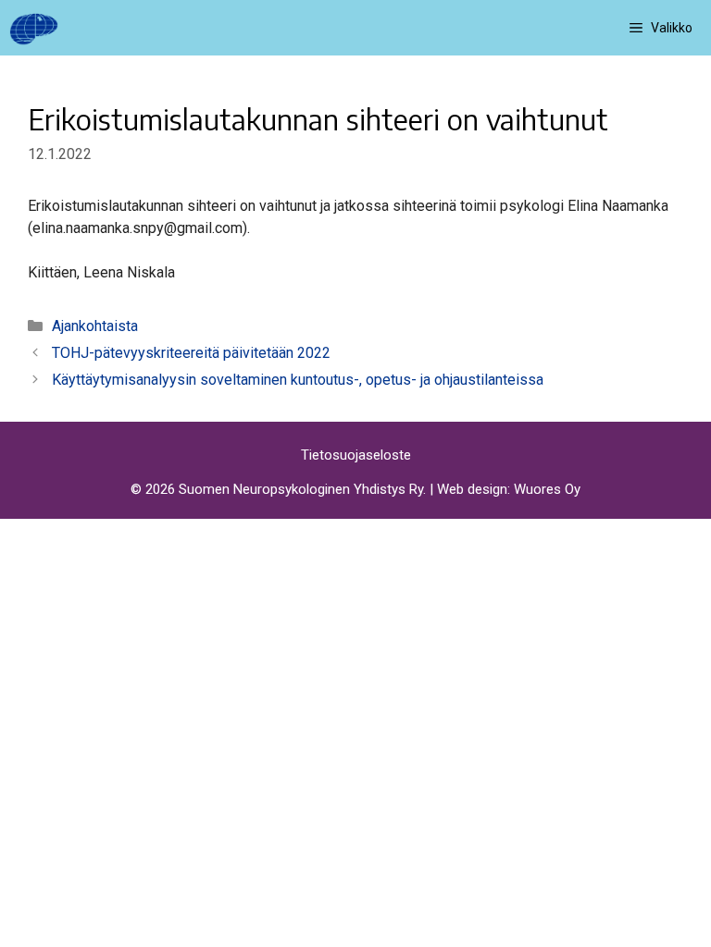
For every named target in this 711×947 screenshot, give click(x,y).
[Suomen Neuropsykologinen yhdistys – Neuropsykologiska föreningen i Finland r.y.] (33, 27)
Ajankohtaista (95, 326)
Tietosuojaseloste (356, 455)
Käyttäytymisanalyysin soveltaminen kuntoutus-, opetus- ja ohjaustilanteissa (297, 379)
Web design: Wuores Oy (508, 489)
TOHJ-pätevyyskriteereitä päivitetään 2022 (191, 353)
